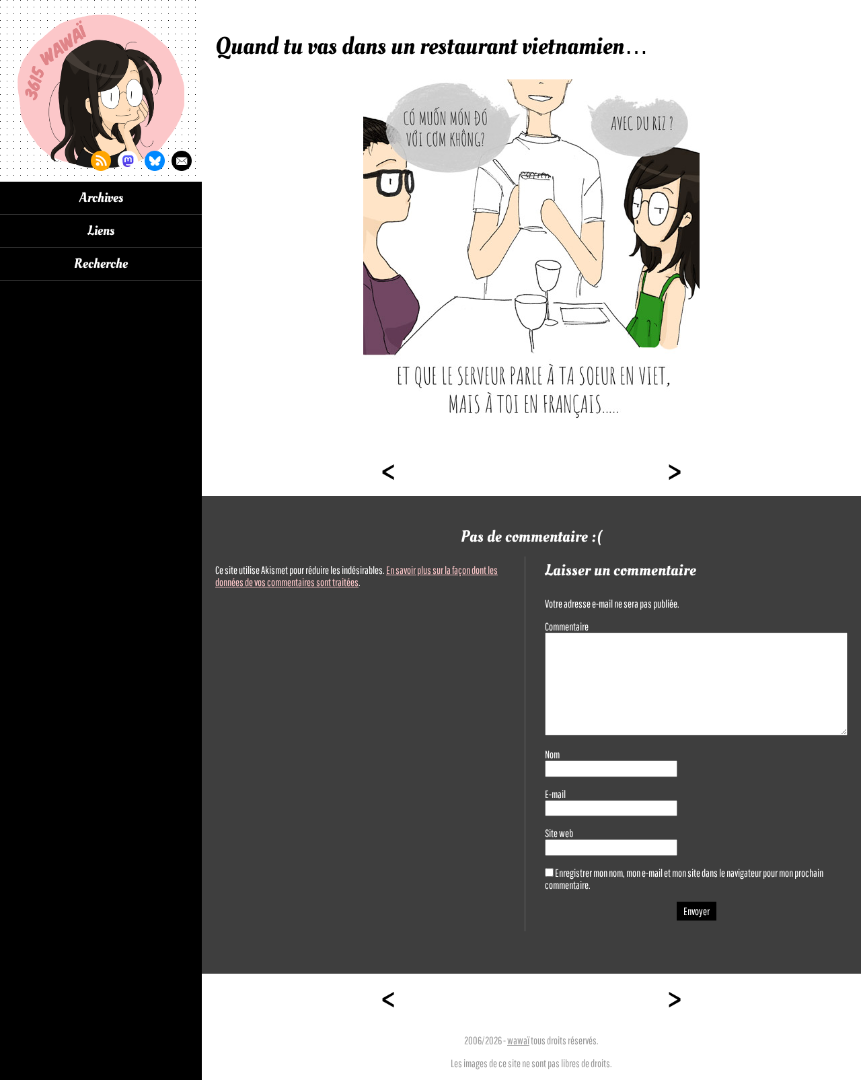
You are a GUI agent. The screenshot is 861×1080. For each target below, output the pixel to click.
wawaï (518, 1040)
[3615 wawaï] (101, 90)
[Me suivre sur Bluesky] (155, 161)
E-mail (555, 794)
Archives (101, 197)
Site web (559, 833)
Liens (100, 230)
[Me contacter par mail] (182, 161)
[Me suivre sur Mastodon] (128, 161)
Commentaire (567, 626)
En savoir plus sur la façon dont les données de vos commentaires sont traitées (356, 576)
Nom (552, 754)
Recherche (101, 263)
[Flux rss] (101, 161)
